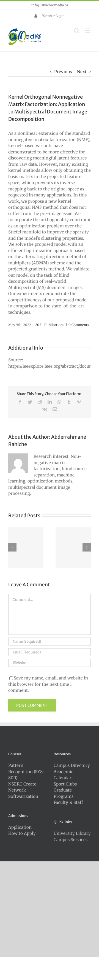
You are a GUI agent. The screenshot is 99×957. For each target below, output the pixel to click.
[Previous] (12, 547)
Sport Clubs (65, 784)
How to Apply (22, 833)
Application (20, 827)
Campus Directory (72, 765)
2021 (39, 325)
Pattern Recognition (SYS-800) (26, 771)
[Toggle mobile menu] (88, 30)
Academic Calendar (63, 775)
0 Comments (78, 325)
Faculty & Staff (68, 802)
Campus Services (70, 839)
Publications (54, 325)
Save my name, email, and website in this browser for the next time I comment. (48, 684)
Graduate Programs (63, 793)
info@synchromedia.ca (49, 5)
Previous (63, 71)
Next (82, 71)
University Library (72, 833)
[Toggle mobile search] (76, 30)
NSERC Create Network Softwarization (23, 790)
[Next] (86, 547)
